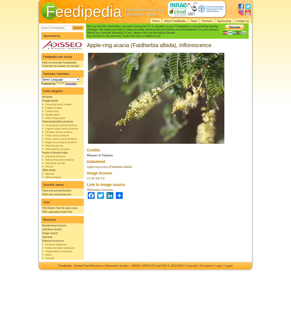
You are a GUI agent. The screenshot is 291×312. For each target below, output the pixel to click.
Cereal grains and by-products (61, 125)
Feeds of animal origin (55, 152)
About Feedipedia (175, 21)
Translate (70, 83)
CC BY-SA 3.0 (95, 178)
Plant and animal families (56, 190)
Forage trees (52, 111)
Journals (49, 258)
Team (193, 21)
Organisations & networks (58, 251)
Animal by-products (55, 156)
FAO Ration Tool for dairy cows (60, 208)
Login (218, 265)
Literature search (52, 229)
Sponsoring (224, 21)
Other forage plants (55, 118)
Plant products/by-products (57, 121)
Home (156, 21)
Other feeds (49, 170)
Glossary (47, 237)
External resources (53, 240)
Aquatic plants (52, 114)
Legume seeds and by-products (61, 128)
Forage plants (50, 100)
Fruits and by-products (57, 135)
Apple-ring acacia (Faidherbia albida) (109, 166)
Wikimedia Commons (100, 189)
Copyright (192, 265)
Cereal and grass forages (58, 104)
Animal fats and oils (55, 163)
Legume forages (53, 107)
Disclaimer (206, 265)
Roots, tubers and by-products (61, 139)
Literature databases (56, 244)
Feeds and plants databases (60, 248)
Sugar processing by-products (61, 142)
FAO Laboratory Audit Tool (57, 211)
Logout (228, 265)
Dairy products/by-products (59, 159)
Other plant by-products (57, 149)
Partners (207, 21)
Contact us (242, 21)
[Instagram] (241, 12)
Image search (50, 233)
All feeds (47, 96)
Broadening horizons (54, 225)
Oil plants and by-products (59, 132)
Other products (53, 177)
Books (48, 254)
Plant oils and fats (54, 145)
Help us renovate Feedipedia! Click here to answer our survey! (60, 64)
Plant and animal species (56, 194)
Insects (49, 166)
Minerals (49, 174)
